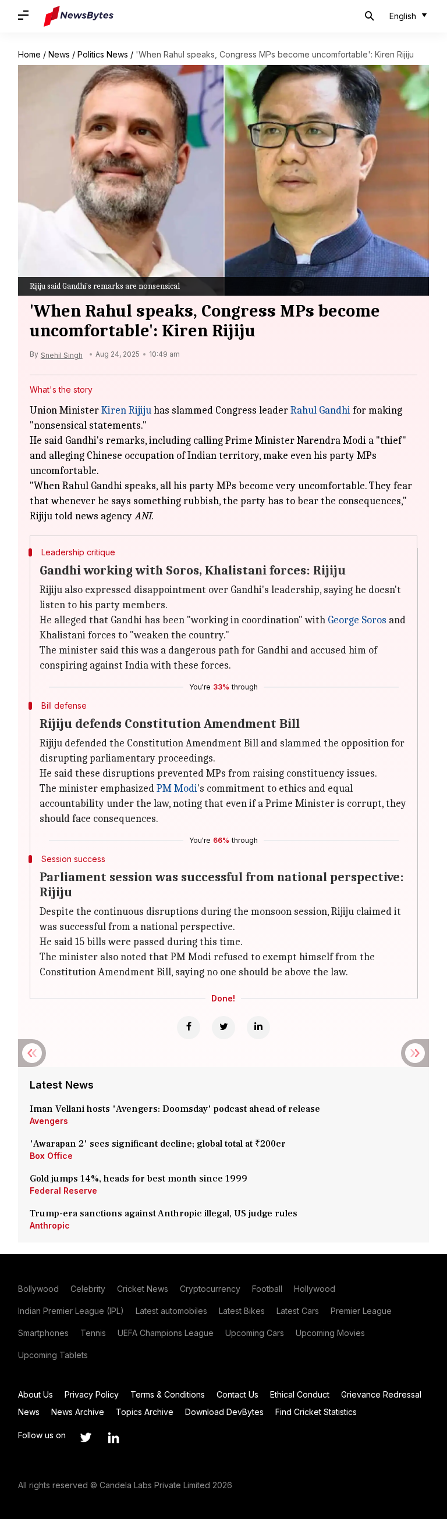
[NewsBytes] (78, 16)
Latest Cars (297, 1311)
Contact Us (237, 1394)
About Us (35, 1394)
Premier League (361, 1311)
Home (29, 54)
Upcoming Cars (254, 1333)
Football (267, 1289)
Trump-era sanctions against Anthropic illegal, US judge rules (163, 1213)
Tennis (93, 1333)
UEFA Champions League (166, 1333)
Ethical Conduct (299, 1394)
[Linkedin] (258, 1027)
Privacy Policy (92, 1394)
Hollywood (314, 1289)
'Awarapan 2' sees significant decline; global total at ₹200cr (158, 1144)
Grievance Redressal (381, 1394)
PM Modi (177, 788)
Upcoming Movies (330, 1333)
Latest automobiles (171, 1311)
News (59, 54)
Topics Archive (144, 1412)
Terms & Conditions (167, 1394)
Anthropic (50, 1225)
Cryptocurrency (210, 1289)
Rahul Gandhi (320, 410)
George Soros (357, 620)
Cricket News (142, 1289)
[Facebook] (188, 1027)
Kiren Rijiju (126, 410)
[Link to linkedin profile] (113, 1438)
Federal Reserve (63, 1190)
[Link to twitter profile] (86, 1438)
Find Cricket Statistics (316, 1412)
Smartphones (43, 1333)
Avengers (49, 1121)
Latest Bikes (242, 1311)
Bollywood (38, 1289)
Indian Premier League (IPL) (71, 1311)
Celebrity (87, 1289)
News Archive (77, 1412)
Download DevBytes (224, 1412)
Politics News (102, 54)
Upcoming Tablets (53, 1355)
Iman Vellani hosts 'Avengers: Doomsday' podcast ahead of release (175, 1109)
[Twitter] (223, 1027)
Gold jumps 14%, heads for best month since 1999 (138, 1178)
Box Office (51, 1156)
